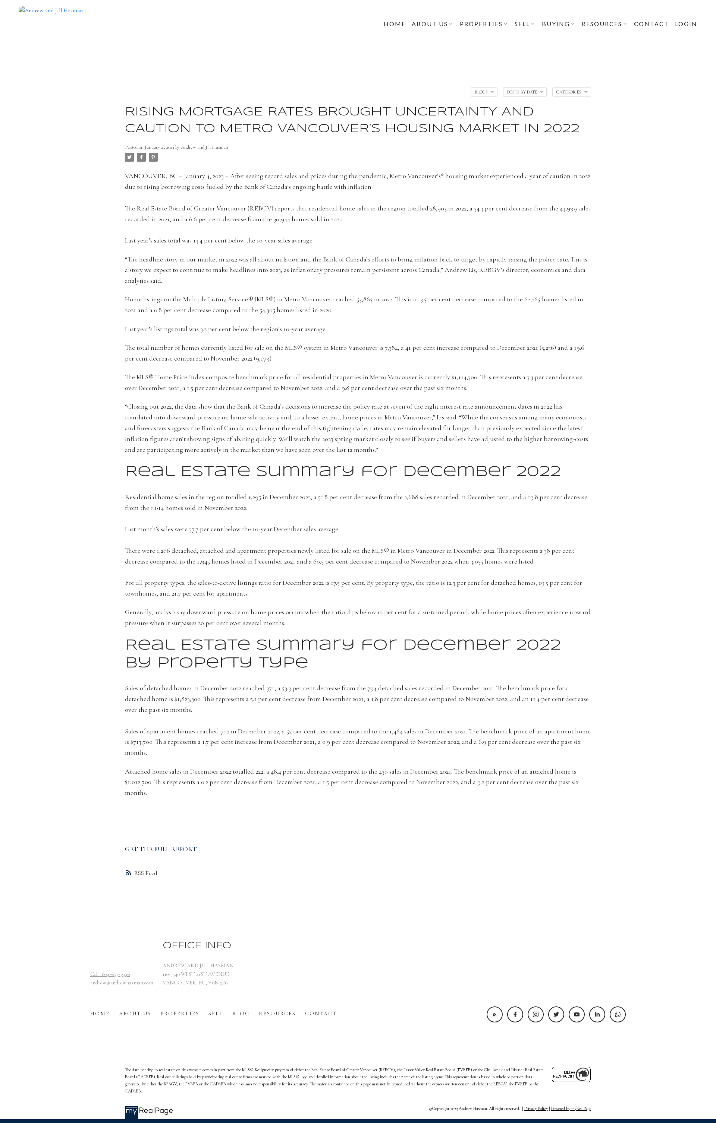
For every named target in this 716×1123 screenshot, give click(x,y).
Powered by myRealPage (571, 1108)
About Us (135, 1014)
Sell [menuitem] (522, 23)
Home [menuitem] (395, 23)
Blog (240, 1014)
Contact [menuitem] (651, 23)
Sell (215, 1014)
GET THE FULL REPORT (161, 849)
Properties (179, 1014)
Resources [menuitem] (602, 23)
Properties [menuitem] (481, 23)
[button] (495, 1014)
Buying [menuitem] (556, 23)
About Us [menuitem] (430, 23)
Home (100, 1014)
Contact (321, 1014)
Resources (277, 1014)
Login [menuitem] (686, 23)
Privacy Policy (536, 1108)
